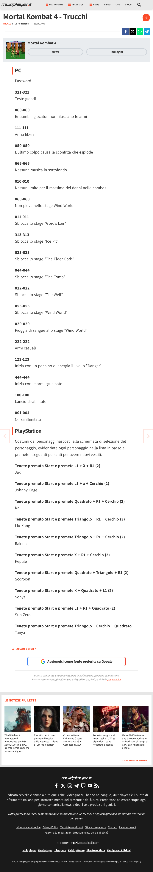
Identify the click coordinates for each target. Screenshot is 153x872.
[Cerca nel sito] (139, 4)
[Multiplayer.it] (16, 5)
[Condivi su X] (132, 31)
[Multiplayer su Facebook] (56, 785)
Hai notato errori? (23, 648)
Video (107, 4)
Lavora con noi (127, 827)
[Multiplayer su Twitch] (83, 785)
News (55, 52)
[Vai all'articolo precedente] (148, 436)
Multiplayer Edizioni (119, 850)
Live (117, 4)
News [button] (96, 4)
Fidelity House (76, 850)
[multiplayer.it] (76, 778)
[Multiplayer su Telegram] (76, 785)
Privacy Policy (50, 827)
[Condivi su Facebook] (125, 31)
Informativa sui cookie (28, 827)
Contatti (112, 827)
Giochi (128, 4)
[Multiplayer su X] (63, 785)
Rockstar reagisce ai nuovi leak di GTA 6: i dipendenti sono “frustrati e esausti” (104, 740)
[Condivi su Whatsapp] (140, 31)
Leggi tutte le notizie (134, 760)
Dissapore (60, 850)
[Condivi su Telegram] (147, 31)
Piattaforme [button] (56, 4)
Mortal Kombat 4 (42, 42)
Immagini (116, 52)
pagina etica (114, 679)
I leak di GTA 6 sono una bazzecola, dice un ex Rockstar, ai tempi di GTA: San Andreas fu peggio (135, 741)
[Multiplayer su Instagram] (70, 785)
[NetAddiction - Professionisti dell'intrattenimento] (85, 843)
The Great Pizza (96, 850)
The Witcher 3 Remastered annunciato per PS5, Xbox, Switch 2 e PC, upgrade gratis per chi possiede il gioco (16, 743)
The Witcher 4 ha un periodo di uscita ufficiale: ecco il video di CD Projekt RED (46, 740)
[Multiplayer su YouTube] (90, 785)
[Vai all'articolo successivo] (4, 436)
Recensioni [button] (78, 4)
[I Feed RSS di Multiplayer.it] (96, 785)
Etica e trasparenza (95, 827)
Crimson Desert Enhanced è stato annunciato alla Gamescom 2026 (72, 740)
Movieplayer (45, 850)
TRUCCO (7, 23)
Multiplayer (29, 850)
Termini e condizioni (71, 827)
